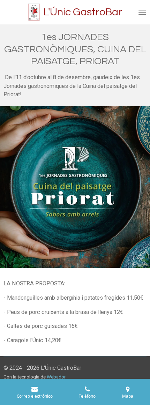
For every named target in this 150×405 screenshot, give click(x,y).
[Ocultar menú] (142, 12)
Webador (56, 377)
